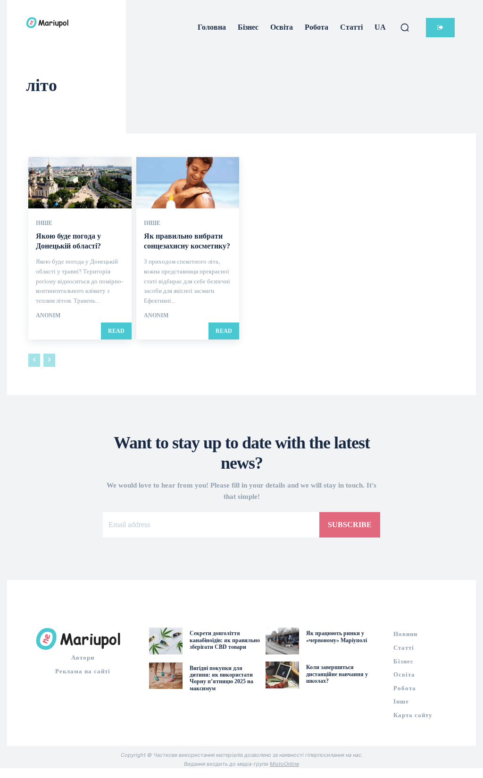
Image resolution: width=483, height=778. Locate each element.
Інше (44, 223)
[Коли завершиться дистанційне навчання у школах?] (282, 675)
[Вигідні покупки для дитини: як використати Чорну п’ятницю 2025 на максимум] (166, 675)
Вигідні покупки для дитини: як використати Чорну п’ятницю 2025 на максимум (221, 678)
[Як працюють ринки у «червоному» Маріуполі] (282, 641)
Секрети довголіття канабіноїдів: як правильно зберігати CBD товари (225, 640)
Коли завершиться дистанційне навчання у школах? (337, 674)
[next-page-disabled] (49, 360)
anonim (48, 315)
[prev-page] (34, 360)
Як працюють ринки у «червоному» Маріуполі (336, 636)
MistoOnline (284, 764)
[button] (405, 27)
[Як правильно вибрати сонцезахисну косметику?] (188, 182)
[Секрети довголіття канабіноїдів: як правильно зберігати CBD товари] (166, 641)
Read (116, 331)
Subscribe (350, 525)
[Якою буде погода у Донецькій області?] (80, 182)
